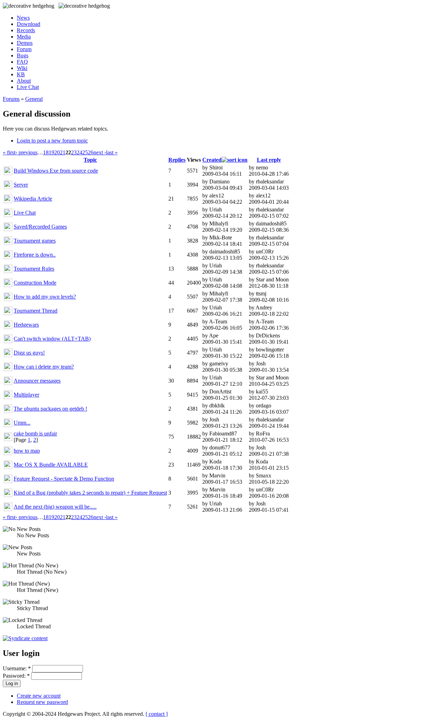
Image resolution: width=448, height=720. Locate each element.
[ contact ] (157, 714)
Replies (177, 160)
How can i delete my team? (44, 367)
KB (21, 74)
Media (24, 37)
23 (74, 152)
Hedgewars (26, 325)
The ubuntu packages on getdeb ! (50, 409)
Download (28, 24)
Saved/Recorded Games (40, 227)
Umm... (22, 423)
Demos (25, 43)
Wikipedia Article (33, 199)
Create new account (39, 696)
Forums (11, 99)
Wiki (22, 68)
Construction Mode (35, 283)
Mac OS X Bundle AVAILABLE (51, 465)
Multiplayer (26, 395)
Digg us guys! (29, 353)
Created (212, 160)
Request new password (42, 702)
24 (79, 152)
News (23, 18)
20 (57, 152)
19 (51, 152)
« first (9, 152)
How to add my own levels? (45, 297)
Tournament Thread (35, 311)
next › (99, 152)
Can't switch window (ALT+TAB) (52, 339)
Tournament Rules (34, 269)
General (34, 99)
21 (62, 152)
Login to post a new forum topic (52, 141)
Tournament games (35, 241)
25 (85, 152)
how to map (27, 451)
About (24, 81)
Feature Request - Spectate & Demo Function (64, 479)
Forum (24, 49)
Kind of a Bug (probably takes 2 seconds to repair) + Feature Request (90, 493)
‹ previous (26, 152)
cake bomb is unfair (35, 433)
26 (90, 152)
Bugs (22, 55)
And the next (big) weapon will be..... (55, 507)
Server (21, 185)
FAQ (22, 62)
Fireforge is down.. (35, 255)
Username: (17, 668)
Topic (90, 160)
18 (46, 152)
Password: (16, 676)
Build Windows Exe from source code (56, 171)
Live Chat (28, 87)
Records (26, 30)
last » (112, 152)
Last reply (269, 160)
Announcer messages (37, 381)
